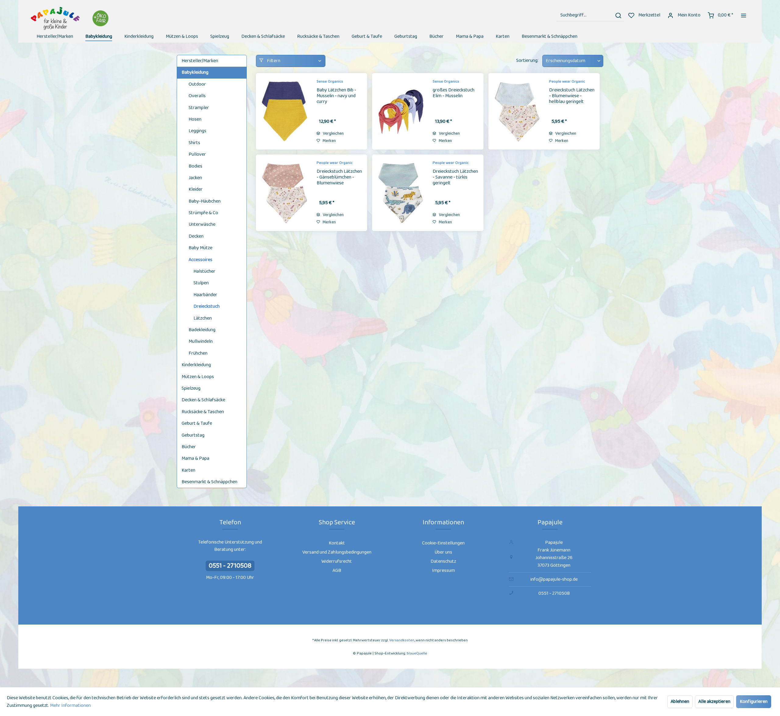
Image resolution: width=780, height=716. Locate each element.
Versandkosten (401, 640)
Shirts (194, 143)
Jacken (195, 178)
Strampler (199, 108)
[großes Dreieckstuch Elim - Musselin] (401, 111)
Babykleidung (195, 72)
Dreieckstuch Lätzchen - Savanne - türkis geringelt (455, 177)
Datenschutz (443, 561)
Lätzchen (202, 318)
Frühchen (198, 353)
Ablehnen (680, 701)
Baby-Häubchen (205, 201)
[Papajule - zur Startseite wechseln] (70, 18)
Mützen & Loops (198, 377)
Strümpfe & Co (203, 213)
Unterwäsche (202, 224)
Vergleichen (333, 133)
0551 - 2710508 (230, 566)
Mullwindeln (201, 341)
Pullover (197, 154)
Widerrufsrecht (336, 561)
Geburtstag (193, 435)
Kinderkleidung (196, 365)
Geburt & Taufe (197, 423)
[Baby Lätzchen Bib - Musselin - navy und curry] (284, 111)
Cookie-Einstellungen (443, 543)
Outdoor (197, 84)
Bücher (189, 447)
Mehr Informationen (70, 705)
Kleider (196, 189)
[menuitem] (590, 15)
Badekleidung (202, 330)
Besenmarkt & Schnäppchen (209, 482)
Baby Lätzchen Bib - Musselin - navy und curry (336, 96)
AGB (336, 570)
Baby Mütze (200, 248)
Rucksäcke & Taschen (203, 412)
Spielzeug (191, 388)
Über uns (443, 552)
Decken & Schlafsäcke (203, 400)
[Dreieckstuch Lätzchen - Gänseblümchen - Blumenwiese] (284, 193)
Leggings (197, 131)
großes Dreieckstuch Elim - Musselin (453, 93)
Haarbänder (205, 295)
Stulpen (201, 283)
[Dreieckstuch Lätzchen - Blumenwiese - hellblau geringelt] (517, 111)
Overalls (197, 96)
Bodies (195, 166)
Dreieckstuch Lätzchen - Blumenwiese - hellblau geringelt (571, 96)
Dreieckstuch (206, 306)
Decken (196, 236)
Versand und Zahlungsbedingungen (336, 552)
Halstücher (204, 271)
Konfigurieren (754, 701)
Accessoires (200, 260)
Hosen (195, 119)
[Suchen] (618, 15)
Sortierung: (527, 60)
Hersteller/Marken (200, 61)
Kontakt (337, 543)
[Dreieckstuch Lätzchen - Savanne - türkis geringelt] (401, 193)
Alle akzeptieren (714, 701)
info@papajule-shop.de (554, 579)
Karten (188, 470)
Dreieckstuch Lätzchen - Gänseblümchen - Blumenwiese (339, 177)
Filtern (273, 61)
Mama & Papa (195, 458)
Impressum (443, 570)
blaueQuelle (417, 653)
